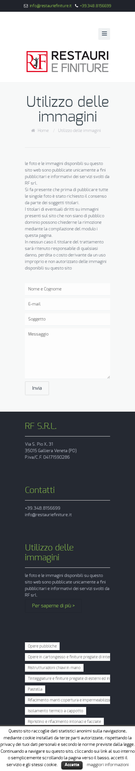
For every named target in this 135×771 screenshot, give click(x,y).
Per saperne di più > (53, 605)
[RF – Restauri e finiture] (67, 61)
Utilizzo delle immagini (79, 131)
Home (43, 131)
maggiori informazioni (108, 765)
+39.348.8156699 (95, 6)
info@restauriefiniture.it (51, 6)
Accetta (72, 765)
